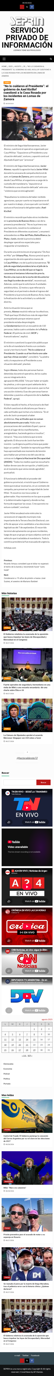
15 (34, 1039)
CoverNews (25, 1372)
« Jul (24, 1055)
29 (34, 1050)
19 (12, 1045)
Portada (7, 1084)
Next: (24, 578)
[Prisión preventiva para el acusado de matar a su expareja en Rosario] (27, 1214)
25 (5, 1050)
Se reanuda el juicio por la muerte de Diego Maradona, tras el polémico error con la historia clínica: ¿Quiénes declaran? (26, 1286)
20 (20, 1045)
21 (27, 1045)
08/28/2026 (10, 1144)
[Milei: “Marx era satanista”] (27, 1168)
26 (12, 1050)
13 (20, 1039)
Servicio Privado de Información (27, 37)
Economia (8, 1069)
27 (20, 1050)
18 (5, 1045)
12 (12, 1039)
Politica (7, 82)
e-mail (17, 1355)
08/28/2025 (10, 103)
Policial (7, 1074)
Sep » (30, 1055)
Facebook (35, 1355)
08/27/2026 (10, 643)
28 (27, 1050)
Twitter (25, 1355)
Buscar (5, 773)
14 (27, 1039)
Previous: (26, 565)
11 (5, 1039)
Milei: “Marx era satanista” (15, 1188)
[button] (4, 58)
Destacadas (8, 1064)
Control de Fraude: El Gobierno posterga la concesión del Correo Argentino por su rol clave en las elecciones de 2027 (27, 1138)
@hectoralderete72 (27, 757)
